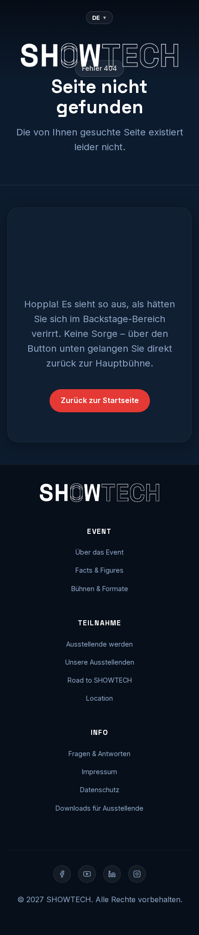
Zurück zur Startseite (100, 400)
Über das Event (99, 552)
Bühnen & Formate (99, 589)
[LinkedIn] (112, 874)
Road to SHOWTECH (100, 680)
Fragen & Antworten (99, 754)
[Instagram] (137, 874)
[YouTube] (87, 874)
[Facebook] (62, 874)
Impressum (99, 772)
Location (99, 698)
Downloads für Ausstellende (99, 808)
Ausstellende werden (99, 644)
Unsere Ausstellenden (99, 662)
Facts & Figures (99, 570)
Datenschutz (99, 790)
